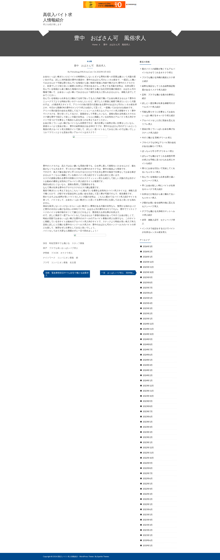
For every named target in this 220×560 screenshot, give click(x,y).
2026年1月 (148, 256)
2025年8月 (148, 282)
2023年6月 (148, 416)
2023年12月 (148, 385)
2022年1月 (148, 504)
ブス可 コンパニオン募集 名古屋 (59, 262)
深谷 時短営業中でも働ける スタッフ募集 (63, 243)
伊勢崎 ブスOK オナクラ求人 (58, 253)
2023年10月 (148, 396)
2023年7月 (148, 411)
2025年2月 (148, 313)
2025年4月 (148, 303)
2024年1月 (148, 380)
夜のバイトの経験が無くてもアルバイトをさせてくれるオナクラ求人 (158, 70)
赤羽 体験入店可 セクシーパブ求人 (158, 222)
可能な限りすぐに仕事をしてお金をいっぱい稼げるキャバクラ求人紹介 (158, 113)
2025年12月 (148, 262)
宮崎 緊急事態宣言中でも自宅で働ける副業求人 (67, 274)
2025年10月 (148, 272)
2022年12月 (148, 447)
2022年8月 (148, 468)
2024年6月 (148, 354)
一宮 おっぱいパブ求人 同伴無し (117, 272)
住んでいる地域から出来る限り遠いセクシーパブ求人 (158, 179)
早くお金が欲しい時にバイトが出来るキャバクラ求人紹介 (158, 187)
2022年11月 (148, 452)
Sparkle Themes (103, 556)
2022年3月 (148, 494)
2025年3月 (148, 308)
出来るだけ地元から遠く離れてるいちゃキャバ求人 (158, 196)
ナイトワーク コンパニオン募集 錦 (60, 257)
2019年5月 (148, 545)
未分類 (89, 61)
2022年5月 (148, 483)
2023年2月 (148, 437)
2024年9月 (148, 339)
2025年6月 (148, 293)
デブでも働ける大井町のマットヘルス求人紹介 (158, 213)
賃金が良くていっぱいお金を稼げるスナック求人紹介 (158, 131)
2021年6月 (148, 509)
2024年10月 (148, 334)
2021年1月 (148, 535)
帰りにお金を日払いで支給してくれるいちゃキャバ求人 (158, 170)
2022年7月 (148, 473)
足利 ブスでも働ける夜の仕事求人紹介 (158, 96)
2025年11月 (148, 267)
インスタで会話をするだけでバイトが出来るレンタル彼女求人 (158, 230)
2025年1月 (148, 318)
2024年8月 (148, 344)
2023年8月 (148, 406)
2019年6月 (148, 540)
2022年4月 (148, 488)
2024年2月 (148, 375)
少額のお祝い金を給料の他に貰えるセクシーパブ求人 (158, 204)
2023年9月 (148, 401)
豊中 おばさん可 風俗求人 (90, 65)
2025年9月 (148, 277)
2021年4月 (148, 519)
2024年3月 (148, 370)
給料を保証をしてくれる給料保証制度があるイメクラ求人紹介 (158, 88)
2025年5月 (148, 298)
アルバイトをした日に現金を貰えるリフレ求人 (158, 122)
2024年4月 (148, 365)
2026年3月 (148, 246)
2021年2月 (148, 530)
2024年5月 (148, 360)
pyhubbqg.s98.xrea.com (81, 71)
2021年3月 (148, 525)
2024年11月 (148, 329)
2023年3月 (148, 432)
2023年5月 (148, 421)
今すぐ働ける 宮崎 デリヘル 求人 (157, 137)
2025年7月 (148, 287)
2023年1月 (148, 442)
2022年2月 (148, 499)
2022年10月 (148, 458)
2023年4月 (148, 427)
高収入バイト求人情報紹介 (57, 17)
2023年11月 (148, 390)
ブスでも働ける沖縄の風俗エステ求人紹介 (158, 79)
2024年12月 (148, 323)
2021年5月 (148, 514)
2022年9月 (148, 463)
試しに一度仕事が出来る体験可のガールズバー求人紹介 (158, 105)
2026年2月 (148, 251)
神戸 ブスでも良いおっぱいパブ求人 (60, 248)
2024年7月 (148, 349)
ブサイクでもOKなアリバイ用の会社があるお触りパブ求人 (159, 144)
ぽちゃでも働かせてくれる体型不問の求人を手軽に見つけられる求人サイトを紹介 (158, 160)
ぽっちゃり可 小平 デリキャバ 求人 (158, 151)
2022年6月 (148, 478)
